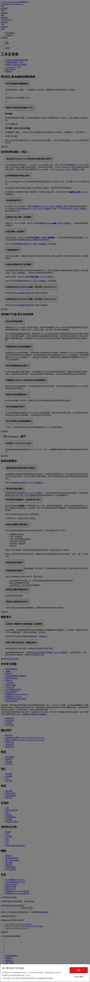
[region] (45, 973)
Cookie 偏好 (79, 976)
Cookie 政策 (39, 978)
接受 (78, 970)
